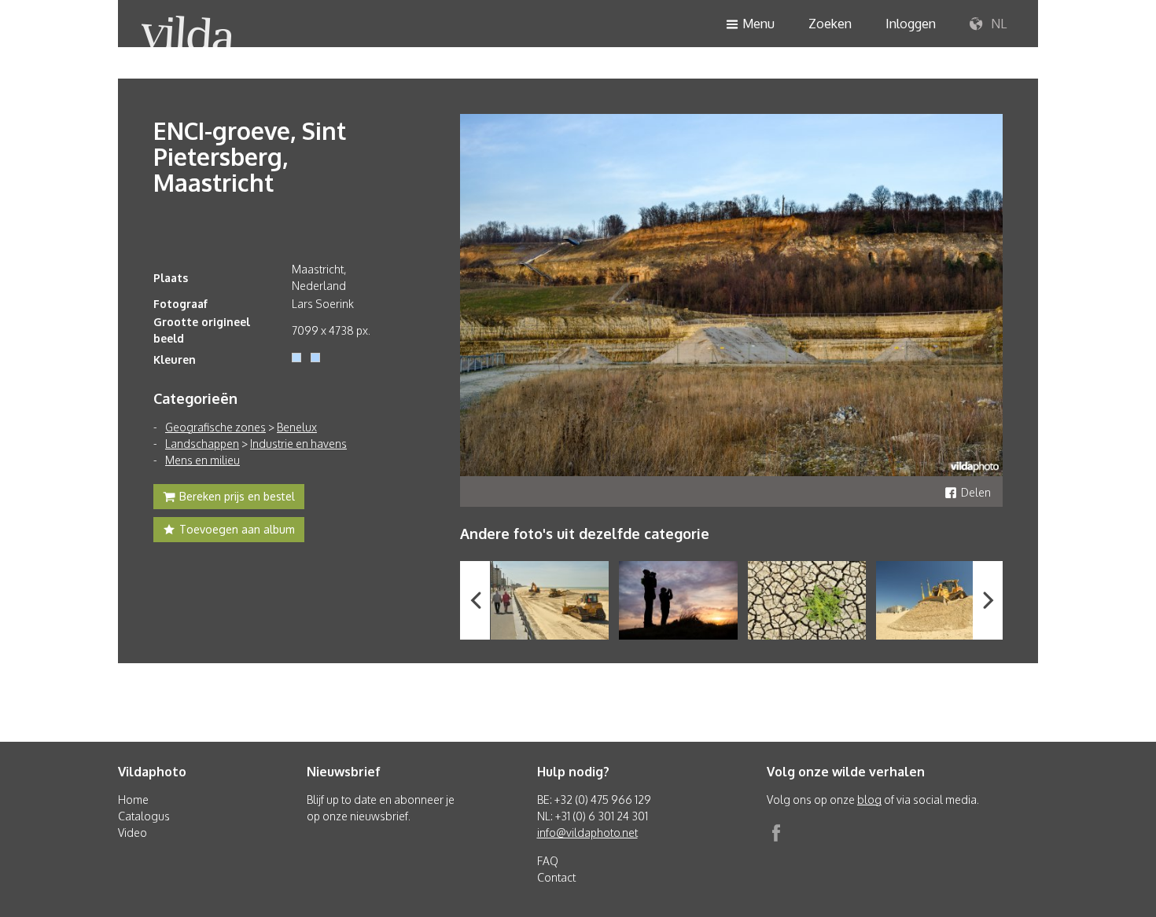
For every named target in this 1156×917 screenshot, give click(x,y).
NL (997, 23)
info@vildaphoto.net (587, 832)
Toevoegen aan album (237, 529)
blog (869, 799)
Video (132, 832)
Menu (758, 23)
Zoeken (830, 23)
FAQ (547, 860)
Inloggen (910, 23)
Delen (976, 492)
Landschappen (202, 443)
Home (133, 799)
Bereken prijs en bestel (237, 496)
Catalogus (144, 816)
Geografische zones (215, 427)
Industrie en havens (298, 443)
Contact (556, 877)
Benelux (297, 427)
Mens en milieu (202, 460)
